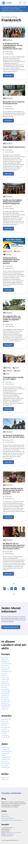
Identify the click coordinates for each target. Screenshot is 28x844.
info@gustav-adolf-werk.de (13, 832)
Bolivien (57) (4, 721)
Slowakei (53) (5, 699)
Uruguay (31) (5, 735)
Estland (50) (4, 665)
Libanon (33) (4, 761)
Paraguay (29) (5, 731)
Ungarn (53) (4, 709)
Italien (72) (4, 673)
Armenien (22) (5, 749)
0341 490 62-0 (10, 834)
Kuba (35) (4, 729)
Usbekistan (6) (5, 767)
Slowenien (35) (5, 701)
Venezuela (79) (5, 737)
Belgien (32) (4, 659)
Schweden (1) (5, 695)
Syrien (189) (4, 765)
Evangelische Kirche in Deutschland (11, 820)
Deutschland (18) (6, 663)
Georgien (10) (5, 669)
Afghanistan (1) (5, 747)
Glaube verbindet (11, 793)
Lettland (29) (5, 679)
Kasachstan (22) (5, 757)
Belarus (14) (4, 657)
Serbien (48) (4, 697)
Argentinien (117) (6, 719)
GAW (9, 3)
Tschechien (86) (5, 705)
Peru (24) (4, 733)
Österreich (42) (5, 685)
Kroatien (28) (5, 677)
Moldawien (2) (5, 683)
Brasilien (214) (5, 723)
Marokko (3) (4, 779)
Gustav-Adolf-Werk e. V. (8, 818)
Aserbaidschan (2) (6, 751)
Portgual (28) (5, 689)
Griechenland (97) (6, 671)
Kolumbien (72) (5, 727)
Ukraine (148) (5, 707)
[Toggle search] (25, 3)
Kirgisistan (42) (5, 759)
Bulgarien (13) (5, 661)
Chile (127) (4, 725)
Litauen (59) (4, 681)
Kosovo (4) (4, 675)
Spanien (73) (4, 703)
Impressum (4, 814)
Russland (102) (5, 693)
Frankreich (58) (5, 667)
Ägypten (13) (5, 777)
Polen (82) (4, 687)
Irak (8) (3, 755)
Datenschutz (5, 816)
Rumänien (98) (5, 691)
